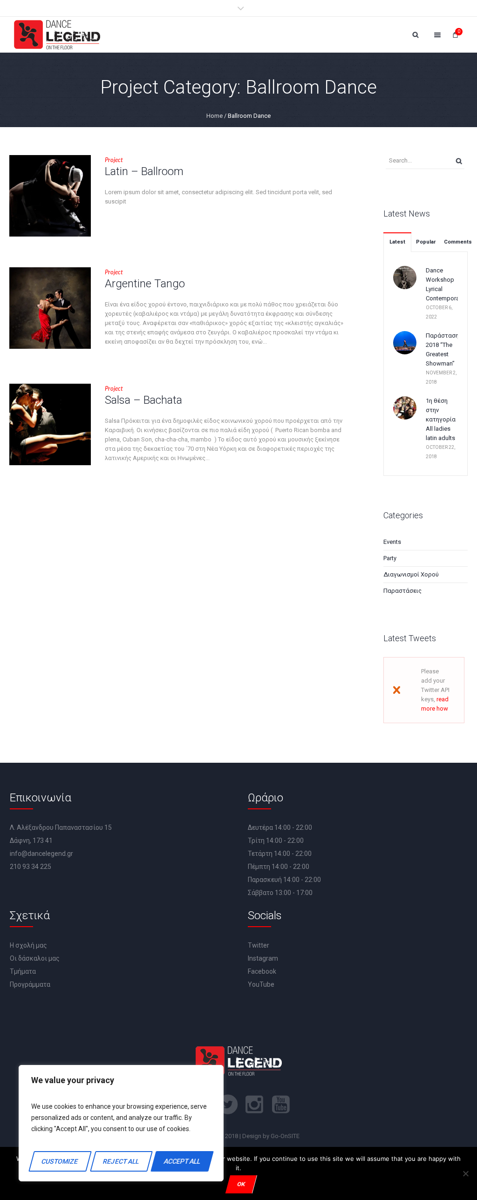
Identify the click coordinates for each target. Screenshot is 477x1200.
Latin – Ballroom (144, 171)
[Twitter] (228, 1104)
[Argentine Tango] (50, 308)
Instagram (263, 958)
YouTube (261, 984)
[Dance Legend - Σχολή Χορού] (57, 35)
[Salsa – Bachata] (50, 424)
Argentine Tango (145, 283)
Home (214, 115)
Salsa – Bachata (143, 400)
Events (392, 541)
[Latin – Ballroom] (50, 196)
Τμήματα (23, 971)
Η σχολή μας (28, 945)
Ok (241, 1183)
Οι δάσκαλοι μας (35, 958)
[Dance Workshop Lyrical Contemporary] (404, 276)
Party (389, 558)
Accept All (182, 1161)
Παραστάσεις (402, 590)
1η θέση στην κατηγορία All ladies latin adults (441, 419)
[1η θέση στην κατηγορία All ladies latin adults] (404, 407)
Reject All (121, 1161)
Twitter (258, 945)
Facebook (262, 971)
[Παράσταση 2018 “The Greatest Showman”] (404, 342)
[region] (121, 1123)
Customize (60, 1161)
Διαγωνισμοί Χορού (411, 574)
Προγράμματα (30, 984)
